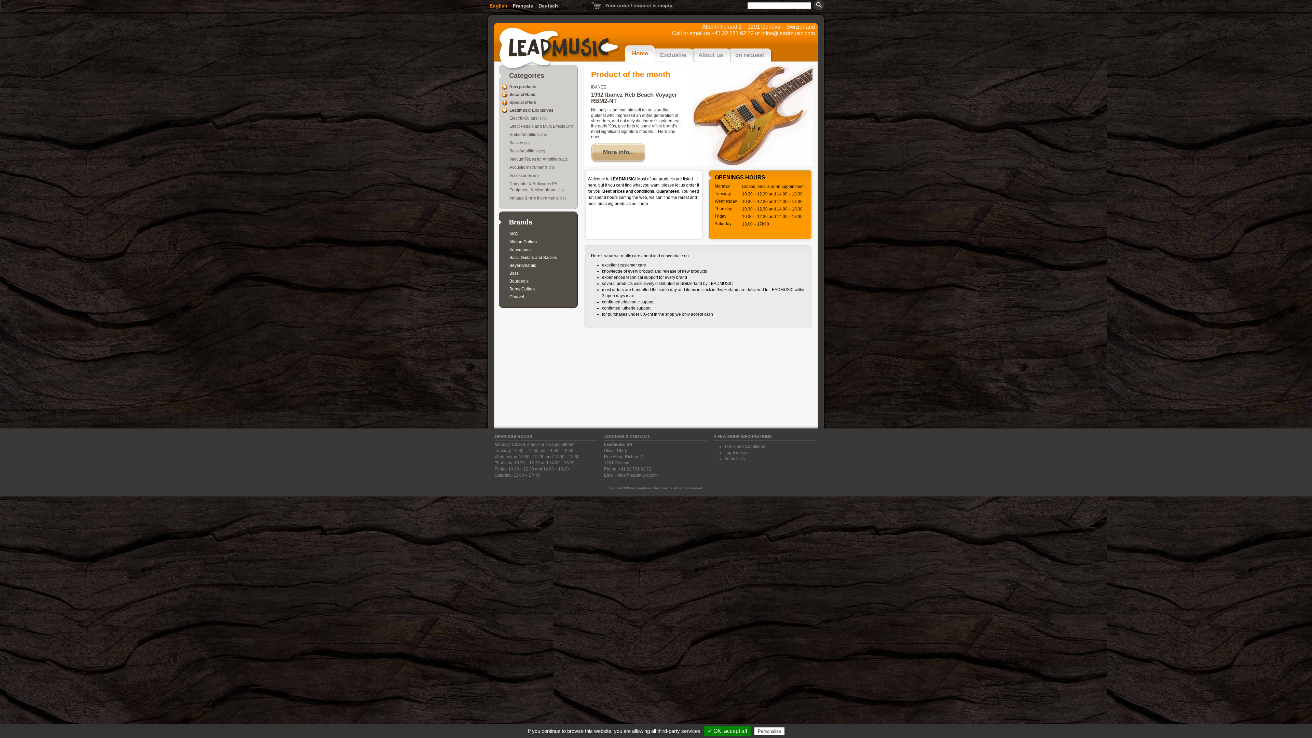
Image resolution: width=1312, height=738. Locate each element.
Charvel (516, 297)
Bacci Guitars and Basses (533, 257)
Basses (516, 142)
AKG (513, 234)
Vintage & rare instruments (534, 198)
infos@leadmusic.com (788, 33)
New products (522, 86)
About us (710, 55)
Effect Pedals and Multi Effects (537, 126)
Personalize (769, 731)
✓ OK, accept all (727, 731)
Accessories (521, 175)
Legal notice (735, 452)
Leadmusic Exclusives (531, 110)
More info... (618, 152)
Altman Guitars (523, 242)
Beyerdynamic (522, 265)
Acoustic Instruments (529, 167)
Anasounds (520, 249)
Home (640, 53)
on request (749, 55)
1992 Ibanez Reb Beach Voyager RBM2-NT (634, 98)
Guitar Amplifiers (525, 134)
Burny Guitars (522, 289)
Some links (734, 458)
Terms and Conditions (744, 446)
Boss (514, 273)
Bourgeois (519, 281)
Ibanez (598, 87)
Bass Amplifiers (524, 151)
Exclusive (673, 55)
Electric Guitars (523, 118)
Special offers (522, 102)
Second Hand (522, 94)
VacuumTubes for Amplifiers (535, 159)
